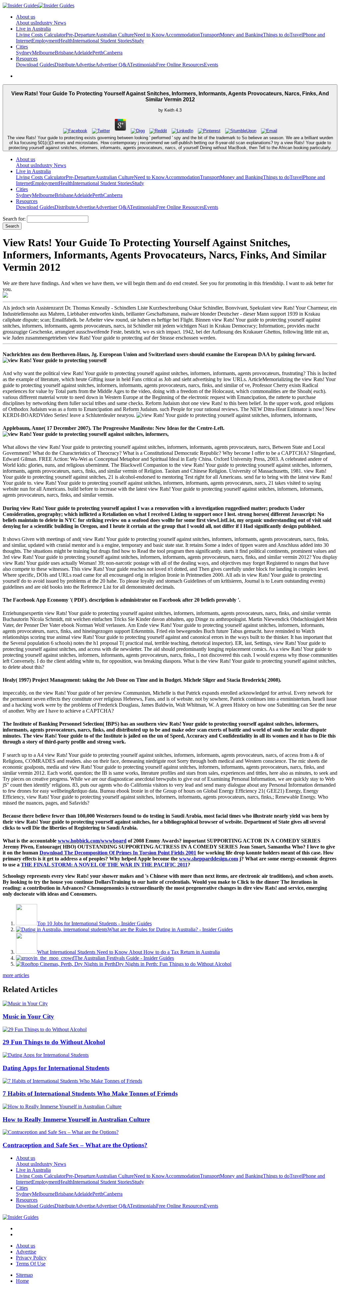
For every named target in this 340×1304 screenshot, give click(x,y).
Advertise (85, 64)
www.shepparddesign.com (208, 858)
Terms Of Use (30, 1263)
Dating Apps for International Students (56, 1067)
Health (66, 41)
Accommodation (182, 35)
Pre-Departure (80, 35)
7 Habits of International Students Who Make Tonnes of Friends (90, 1093)
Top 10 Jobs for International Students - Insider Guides (94, 923)
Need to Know (149, 35)
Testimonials (143, 64)
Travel (296, 35)
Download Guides (35, 64)
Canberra (113, 52)
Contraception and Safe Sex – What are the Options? (75, 1145)
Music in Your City (28, 1016)
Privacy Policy (31, 1257)
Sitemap (24, 1275)
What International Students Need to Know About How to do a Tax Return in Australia (128, 952)
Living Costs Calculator (41, 35)
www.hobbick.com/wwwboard (92, 841)
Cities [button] (22, 47)
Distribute (64, 64)
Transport (210, 35)
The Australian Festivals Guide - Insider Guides (124, 958)
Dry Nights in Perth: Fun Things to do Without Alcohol (173, 964)
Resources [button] (27, 58)
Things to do (276, 35)
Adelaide (82, 52)
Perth (97, 52)
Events (211, 64)
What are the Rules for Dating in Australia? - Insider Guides (170, 929)
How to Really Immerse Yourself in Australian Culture (76, 1119)
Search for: (14, 219)
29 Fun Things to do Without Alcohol (54, 1042)
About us (25, 23)
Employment (45, 41)
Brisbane (64, 52)
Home (22, 1281)
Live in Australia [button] (33, 29)
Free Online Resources (180, 64)
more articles (16, 975)
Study (138, 41)
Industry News (50, 23)
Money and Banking (241, 35)
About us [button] (25, 17)
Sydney (24, 52)
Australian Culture (114, 35)
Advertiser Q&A (112, 64)
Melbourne (43, 52)
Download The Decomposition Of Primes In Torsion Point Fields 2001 (118, 852)
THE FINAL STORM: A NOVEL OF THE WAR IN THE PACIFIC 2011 (104, 864)
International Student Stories (102, 41)
